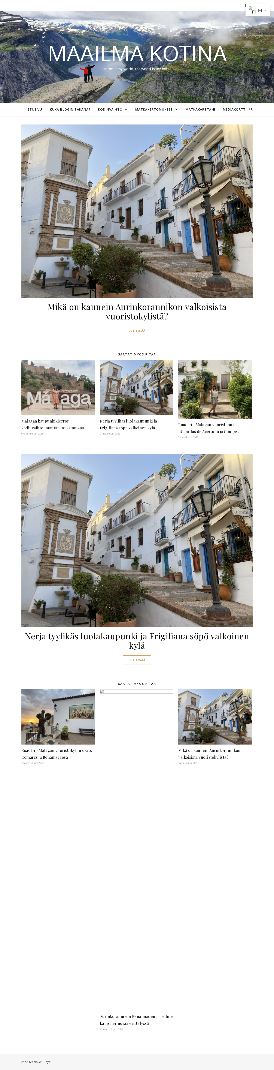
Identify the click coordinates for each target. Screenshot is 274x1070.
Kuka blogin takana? (70, 109)
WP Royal (45, 1062)
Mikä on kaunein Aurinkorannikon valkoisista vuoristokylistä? (137, 311)
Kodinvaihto (110, 109)
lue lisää (137, 331)
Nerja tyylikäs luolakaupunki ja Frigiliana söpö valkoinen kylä (137, 640)
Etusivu (35, 109)
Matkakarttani (200, 109)
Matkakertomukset (154, 109)
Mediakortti (235, 109)
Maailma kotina (137, 53)
